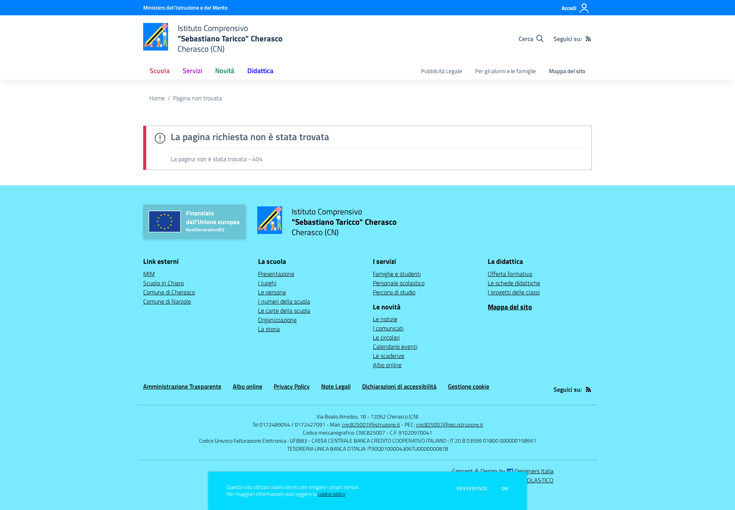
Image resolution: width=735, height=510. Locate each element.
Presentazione (276, 273)
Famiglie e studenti (397, 273)
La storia (269, 328)
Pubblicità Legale (441, 71)
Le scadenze (388, 355)
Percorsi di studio (394, 292)
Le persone (272, 292)
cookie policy (331, 494)
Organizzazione (277, 319)
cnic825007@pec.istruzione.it (449, 424)
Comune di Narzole (167, 301)
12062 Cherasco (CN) (394, 416)
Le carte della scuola (284, 310)
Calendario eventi (395, 346)
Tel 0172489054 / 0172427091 (288, 424)
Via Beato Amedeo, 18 (341, 416)
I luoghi (267, 283)
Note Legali (336, 386)
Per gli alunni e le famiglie (505, 71)
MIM (149, 273)
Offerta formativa (510, 273)
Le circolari (386, 337)
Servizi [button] (192, 70)
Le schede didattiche (514, 283)
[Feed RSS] (588, 38)
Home (157, 98)
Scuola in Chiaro (163, 283)
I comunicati (388, 328)
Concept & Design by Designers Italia (503, 471)
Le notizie (385, 319)
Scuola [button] (160, 70)
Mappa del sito (567, 71)
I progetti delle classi (514, 292)
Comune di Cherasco (169, 292)
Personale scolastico (399, 283)
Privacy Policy (292, 386)
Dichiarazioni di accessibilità (399, 386)
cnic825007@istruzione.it (371, 424)
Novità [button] (224, 70)
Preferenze (472, 488)
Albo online (387, 364)
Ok (505, 488)
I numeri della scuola (284, 301)
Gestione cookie (468, 386)
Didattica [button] (260, 70)
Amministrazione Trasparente (182, 386)
